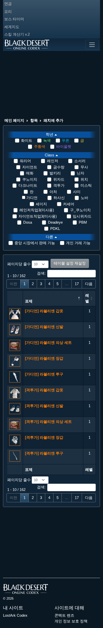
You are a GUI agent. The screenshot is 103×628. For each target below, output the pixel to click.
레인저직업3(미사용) (37, 210)
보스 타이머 (14, 19)
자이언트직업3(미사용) (37, 216)
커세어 (68, 204)
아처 (53, 192)
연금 (8, 4)
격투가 (58, 185)
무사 (84, 167)
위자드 (58, 179)
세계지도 (11, 27)
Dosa (27, 222)
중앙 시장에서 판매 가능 (34, 243)
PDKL (55, 228)
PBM (83, 222)
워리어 (25, 161)
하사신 (59, 198)
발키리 (55, 173)
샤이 (76, 192)
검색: (41, 273)
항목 (34, 120)
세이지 (41, 204)
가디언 (32, 198)
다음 (88, 284)
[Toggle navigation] (92, 44)
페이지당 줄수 (19, 264)
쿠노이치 (29, 179)
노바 (84, 198)
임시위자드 (82, 216)
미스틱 (86, 185)
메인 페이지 (14, 120)
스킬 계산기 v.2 (17, 34)
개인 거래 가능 (78, 243)
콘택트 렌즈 (64, 615)
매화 (30, 173)
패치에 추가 (53, 120)
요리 (8, 11)
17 (77, 284)
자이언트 (29, 167)
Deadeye (55, 222)
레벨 (87, 298)
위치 (84, 179)
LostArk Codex (15, 615)
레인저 (52, 161)
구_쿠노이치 (80, 210)
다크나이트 (27, 185)
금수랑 (58, 167)
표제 (28, 301)
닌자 (80, 173)
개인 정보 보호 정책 (71, 621)
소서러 (80, 161)
